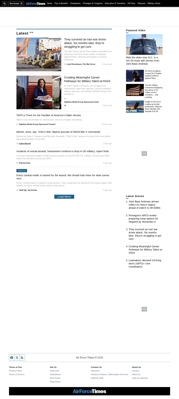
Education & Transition (115, 3)
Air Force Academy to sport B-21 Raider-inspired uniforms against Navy (153, 74)
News (49, 3)
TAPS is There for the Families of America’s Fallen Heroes (48, 115)
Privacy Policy (15, 370)
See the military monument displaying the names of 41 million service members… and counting (153, 91)
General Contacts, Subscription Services (109, 374)
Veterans (141, 3)
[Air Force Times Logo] (35, 3)
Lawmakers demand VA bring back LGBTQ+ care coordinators (145, 263)
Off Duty (131, 3)
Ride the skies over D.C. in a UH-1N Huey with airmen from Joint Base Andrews (142, 60)
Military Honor (154, 3)
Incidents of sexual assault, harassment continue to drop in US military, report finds (62, 151)
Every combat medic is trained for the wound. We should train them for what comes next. (62, 177)
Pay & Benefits (61, 3)
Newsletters (55, 374)
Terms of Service (16, 374)
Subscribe (54, 370)
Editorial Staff (97, 378)
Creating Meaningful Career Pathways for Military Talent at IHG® (87, 79)
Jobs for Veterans (140, 378)
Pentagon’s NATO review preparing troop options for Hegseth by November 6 (143, 218)
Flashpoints (75, 3)
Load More (64, 196)
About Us (136, 374)
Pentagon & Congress (93, 3)
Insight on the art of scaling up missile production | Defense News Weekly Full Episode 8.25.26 (153, 106)
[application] (144, 44)
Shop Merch (55, 381)
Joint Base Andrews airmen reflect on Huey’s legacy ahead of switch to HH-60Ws (144, 204)
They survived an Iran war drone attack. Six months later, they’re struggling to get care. (85, 43)
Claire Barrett (25, 143)
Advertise (95, 370)
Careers (135, 370)
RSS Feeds (55, 378)
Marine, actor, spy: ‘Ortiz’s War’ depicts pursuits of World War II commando (58, 132)
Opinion (22, 171)
